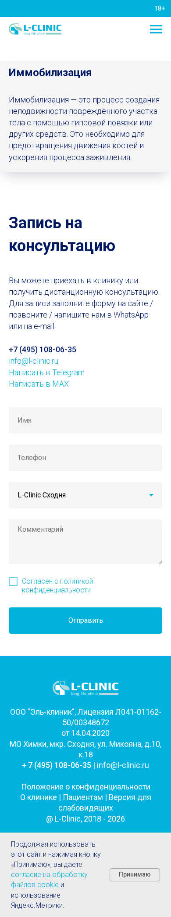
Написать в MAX (39, 383)
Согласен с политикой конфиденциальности (57, 585)
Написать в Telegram (47, 372)
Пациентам (83, 797)
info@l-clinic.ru (33, 360)
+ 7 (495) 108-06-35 (56, 765)
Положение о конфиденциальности (85, 786)
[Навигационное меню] (156, 29)
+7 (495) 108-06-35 (42, 349)
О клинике (38, 797)
